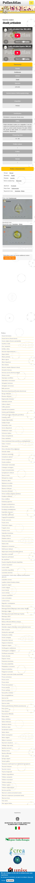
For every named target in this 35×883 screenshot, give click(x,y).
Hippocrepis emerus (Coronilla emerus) (12, 551)
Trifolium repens (6, 785)
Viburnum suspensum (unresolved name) (13, 795)
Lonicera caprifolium (7, 595)
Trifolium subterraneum (8, 787)
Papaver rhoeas (6, 658)
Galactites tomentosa (7, 533)
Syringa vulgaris (6, 758)
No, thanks (10, 880)
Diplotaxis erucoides (7, 483)
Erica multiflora (6, 499)
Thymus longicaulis (7, 771)
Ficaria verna (5, 522)
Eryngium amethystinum (8, 504)
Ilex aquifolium (5, 559)
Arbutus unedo (6, 375)
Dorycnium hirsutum (7, 491)
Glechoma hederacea (7, 541)
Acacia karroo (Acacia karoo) (9, 338)
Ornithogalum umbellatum (9, 650)
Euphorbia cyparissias (8, 514)
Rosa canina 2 (5, 711)
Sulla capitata (5, 756)
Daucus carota (6, 475)
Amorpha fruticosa (7, 370)
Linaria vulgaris (6, 587)
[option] (17, 207)
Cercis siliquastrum (7, 428)
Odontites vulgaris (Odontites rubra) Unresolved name (16, 627)
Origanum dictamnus (7, 642)
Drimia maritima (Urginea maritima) (11, 493)
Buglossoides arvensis (8, 399)
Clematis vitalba (6, 451)
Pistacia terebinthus (7, 669)
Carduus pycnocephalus (8, 412)
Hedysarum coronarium (8, 546)
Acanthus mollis (6, 343)
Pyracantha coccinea (7, 692)
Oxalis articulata (6, 656)
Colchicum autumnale (7, 454)
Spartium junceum (6, 748)
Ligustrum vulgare (6, 585)
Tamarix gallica (6, 761)
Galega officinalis (6, 535)
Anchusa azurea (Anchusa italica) (11, 372)
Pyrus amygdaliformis (7, 695)
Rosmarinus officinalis (7, 713)
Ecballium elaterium (7, 496)
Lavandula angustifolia (8, 570)
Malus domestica (6, 606)
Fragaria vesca (6, 528)
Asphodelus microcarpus (8, 380)
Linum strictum (6, 592)
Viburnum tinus (6, 798)
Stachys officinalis (6, 753)
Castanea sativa (6, 417)
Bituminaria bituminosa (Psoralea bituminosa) (14, 391)
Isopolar (12, 178)
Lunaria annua (6, 600)
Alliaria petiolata (6, 356)
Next (30, 207)
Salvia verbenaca (6, 721)
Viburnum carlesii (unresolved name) (11, 792)
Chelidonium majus (7, 430)
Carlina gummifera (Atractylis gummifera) (13, 414)
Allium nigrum (5, 359)
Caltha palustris (6, 407)
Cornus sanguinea (7, 459)
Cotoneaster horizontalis (8, 464)
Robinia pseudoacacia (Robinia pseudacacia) (14, 706)
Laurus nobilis (5, 567)
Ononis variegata (6, 637)
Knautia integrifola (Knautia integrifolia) (12, 562)
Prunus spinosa (6, 690)
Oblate (22, 191)
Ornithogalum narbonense (9, 648)
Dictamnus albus (6, 480)
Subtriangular (15, 188)
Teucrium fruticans (7, 766)
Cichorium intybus (6, 433)
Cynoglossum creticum (8, 472)
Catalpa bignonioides (7, 420)
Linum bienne (5, 590)
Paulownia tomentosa (7, 661)
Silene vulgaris (6, 737)
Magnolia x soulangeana (8, 603)
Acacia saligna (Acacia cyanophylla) (11, 341)
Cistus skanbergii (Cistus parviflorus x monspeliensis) (16, 441)
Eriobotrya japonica (7, 501)
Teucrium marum (6, 769)
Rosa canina (5, 708)
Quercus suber (6, 703)
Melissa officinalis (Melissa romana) (11, 621)
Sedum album (5, 732)
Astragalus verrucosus (8, 385)
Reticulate (18, 180)
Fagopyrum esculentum (8, 517)
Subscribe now (10, 258)
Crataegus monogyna (7, 467)
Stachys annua (6, 750)
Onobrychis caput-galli (8, 632)
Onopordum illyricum (7, 640)
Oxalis (17, 79)
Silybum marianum (7, 740)
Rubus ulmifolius (6, 719)
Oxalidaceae (17, 72)
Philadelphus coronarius (8, 666)
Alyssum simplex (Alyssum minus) (11, 367)
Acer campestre (6, 346)
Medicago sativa (6, 616)
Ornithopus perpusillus (8, 653)
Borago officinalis (6, 393)
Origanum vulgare (6, 645)
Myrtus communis (6, 624)
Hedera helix (5, 543)
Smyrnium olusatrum (7, 742)
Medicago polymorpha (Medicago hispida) (13, 614)
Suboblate (17, 191)
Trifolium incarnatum (7, 779)
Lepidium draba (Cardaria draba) (10, 582)
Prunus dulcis (5, 682)
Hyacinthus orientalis (7, 554)
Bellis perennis (6, 388)
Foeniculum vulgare (7, 525)
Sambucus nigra (6, 727)
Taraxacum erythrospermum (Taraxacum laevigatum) (16, 764)
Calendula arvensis (7, 401)
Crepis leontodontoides (8, 470)
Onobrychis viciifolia (7, 635)
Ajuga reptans (5, 354)
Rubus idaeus (5, 716)
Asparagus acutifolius (7, 378)
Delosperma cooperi (7, 478)
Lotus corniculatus (6, 598)
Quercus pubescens (7, 700)
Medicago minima (6, 611)
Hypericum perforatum (8, 557)
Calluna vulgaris (6, 404)
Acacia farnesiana (6, 336)
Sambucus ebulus (6, 724)
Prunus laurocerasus (7, 685)
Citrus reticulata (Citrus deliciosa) (10, 449)
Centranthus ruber (7, 425)
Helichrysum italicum (7, 549)
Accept (3, 880)
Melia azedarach (6, 619)
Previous (4, 207)
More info (30, 877)
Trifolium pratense (6, 782)
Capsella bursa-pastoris (8, 409)
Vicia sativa (5, 800)
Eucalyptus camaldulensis (9, 509)
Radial (13, 175)
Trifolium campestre (7, 777)
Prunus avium (5, 679)
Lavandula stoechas (7, 572)
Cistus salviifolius (6, 438)
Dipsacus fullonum (7, 488)
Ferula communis (6, 520)
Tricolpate (13, 185)
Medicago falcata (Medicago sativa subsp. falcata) (15, 608)
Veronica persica (6, 790)
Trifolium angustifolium (8, 774)
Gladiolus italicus (6, 538)
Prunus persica (6, 687)
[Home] (11, 3)
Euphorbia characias (7, 512)
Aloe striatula (5, 364)
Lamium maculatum (7, 564)
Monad (11, 173)
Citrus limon (5, 446)
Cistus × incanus (6, 443)
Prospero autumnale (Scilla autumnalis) (12, 674)
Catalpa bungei (6, 422)
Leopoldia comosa (7, 579)
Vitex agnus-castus (7, 803)
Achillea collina (6, 349)
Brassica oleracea (6, 396)
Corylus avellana (6, 462)
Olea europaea (6, 629)
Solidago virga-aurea (7, 745)
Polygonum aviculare (7, 671)
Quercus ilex (5, 698)
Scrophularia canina (7, 729)
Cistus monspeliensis (7, 435)
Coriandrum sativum (7, 457)
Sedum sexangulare (7, 735)
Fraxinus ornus (6, 530)
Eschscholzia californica (8, 507)
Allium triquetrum (6, 362)
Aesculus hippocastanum (8, 351)
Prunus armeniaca (7, 677)
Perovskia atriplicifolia (7, 664)
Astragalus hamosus (7, 383)
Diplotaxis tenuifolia (7, 486)
